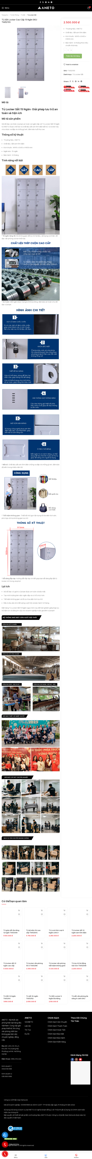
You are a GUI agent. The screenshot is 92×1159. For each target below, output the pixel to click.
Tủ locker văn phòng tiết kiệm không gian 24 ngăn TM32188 (57, 965)
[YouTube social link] (80, 1059)
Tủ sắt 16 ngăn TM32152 (32, 997)
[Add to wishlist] (19, 914)
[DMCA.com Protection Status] (10, 1139)
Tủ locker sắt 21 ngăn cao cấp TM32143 (9, 965)
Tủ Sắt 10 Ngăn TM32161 (9, 997)
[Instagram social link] (76, 1059)
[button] (19, 910)
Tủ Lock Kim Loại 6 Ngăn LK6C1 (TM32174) (56, 932)
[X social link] (43, 2)
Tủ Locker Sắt (31, 15)
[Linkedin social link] (48, 2)
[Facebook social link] (40, 2)
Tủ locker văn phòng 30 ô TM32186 (34, 964)
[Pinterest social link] (45, 2)
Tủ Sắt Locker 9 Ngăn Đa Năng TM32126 (55, 998)
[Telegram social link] (51, 2)
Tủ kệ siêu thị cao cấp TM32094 (33, 931)
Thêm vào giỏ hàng (73, 56)
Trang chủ (5, 15)
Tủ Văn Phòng (14, 15)
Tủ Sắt (23, 15)
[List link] (34, 1022)
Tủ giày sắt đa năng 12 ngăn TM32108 (11, 931)
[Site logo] (46, 8)
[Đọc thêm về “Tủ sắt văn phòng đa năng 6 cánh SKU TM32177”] (87, 976)
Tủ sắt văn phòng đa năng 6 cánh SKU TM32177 (80, 998)
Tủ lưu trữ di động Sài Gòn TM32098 (79, 964)
